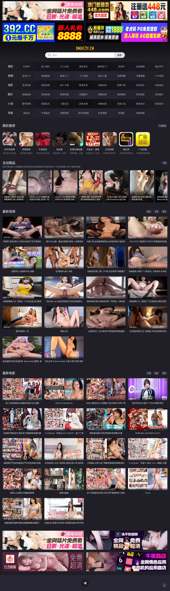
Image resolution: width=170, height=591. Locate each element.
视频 (10, 76)
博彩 (10, 66)
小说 (10, 103)
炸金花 (121, 66)
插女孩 (26, 113)
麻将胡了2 (102, 66)
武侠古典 (83, 103)
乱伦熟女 (140, 85)
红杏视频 (102, 113)
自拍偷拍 (45, 75)
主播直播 (140, 75)
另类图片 (159, 94)
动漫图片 (83, 94)
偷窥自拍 (26, 94)
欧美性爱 (83, 85)
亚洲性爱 (26, 85)
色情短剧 (140, 113)
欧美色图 (64, 94)
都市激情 (26, 103)
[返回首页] (164, 585)
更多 (164, 211)
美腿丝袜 (102, 94)
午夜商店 (45, 113)
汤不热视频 (83, 113)
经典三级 (121, 85)
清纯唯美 (121, 94)
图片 (10, 94)
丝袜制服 (121, 75)
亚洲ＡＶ (26, 75)
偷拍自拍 (45, 85)
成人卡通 (64, 85)
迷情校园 (102, 103)
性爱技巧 (159, 103)
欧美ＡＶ (64, 75)
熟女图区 (140, 94)
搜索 (119, 55)
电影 (10, 85)
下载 (164, 163)
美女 (149, 211)
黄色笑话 (140, 103)
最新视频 (9, 211)
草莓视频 (64, 113)
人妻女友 (64, 103)
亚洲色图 (45, 94)
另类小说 (121, 103)
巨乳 (156, 211)
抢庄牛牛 (159, 66)
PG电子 (26, 66)
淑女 (156, 373)
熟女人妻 (102, 75)
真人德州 (45, 66)
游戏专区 (83, 66)
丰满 (149, 373)
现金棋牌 (140, 66)
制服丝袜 (102, 85)
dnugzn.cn (85, 48)
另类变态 (159, 85)
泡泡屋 (121, 113)
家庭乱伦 (45, 103)
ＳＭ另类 (159, 75)
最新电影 (9, 373)
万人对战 (64, 66)
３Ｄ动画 (83, 75)
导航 (10, 113)
